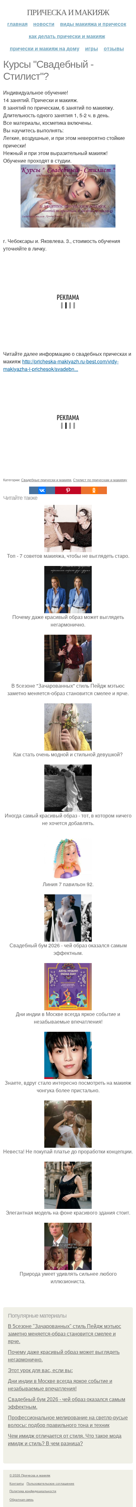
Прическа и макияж (68, 12)
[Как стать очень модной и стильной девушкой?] (68, 746)
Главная (17, 23)
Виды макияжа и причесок (93, 23)
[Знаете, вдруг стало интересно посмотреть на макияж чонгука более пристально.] (68, 1075)
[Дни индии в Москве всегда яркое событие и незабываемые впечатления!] (68, 1006)
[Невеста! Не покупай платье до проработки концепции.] (68, 1143)
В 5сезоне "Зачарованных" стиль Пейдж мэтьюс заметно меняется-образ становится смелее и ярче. (64, 1334)
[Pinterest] (68, 490)
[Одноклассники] (94, 490)
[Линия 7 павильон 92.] (68, 876)
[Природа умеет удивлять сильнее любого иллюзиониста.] (68, 1266)
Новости (43, 23)
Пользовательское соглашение (50, 1483)
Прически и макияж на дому (44, 48)
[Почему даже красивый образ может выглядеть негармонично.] (68, 609)
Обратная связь (21, 1499)
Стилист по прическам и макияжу (100, 479)
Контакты (16, 1483)
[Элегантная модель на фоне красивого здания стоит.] (68, 1205)
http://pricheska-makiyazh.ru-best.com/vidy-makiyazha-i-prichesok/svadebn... (61, 365)
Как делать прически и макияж (67, 36)
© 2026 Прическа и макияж (29, 1475)
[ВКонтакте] (42, 490)
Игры (91, 48)
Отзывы (114, 48)
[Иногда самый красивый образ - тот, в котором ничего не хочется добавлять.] (68, 807)
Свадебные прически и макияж (46, 479)
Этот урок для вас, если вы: (40, 1370)
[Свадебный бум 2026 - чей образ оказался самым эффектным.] (68, 937)
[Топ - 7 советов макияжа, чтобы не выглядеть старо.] (68, 548)
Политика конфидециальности (32, 1491)
